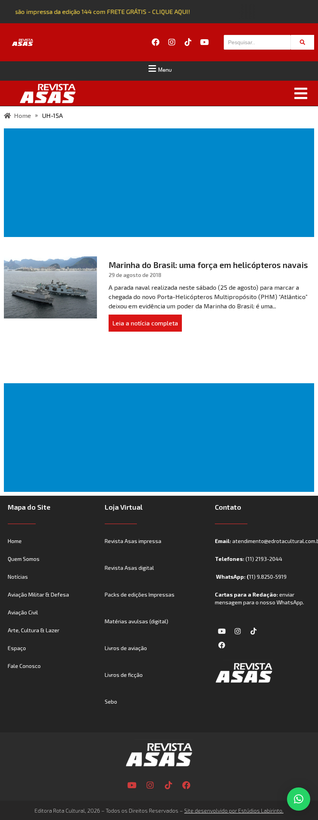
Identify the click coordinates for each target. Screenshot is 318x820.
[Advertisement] (160, 182)
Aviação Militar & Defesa (38, 594)
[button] (159, 68)
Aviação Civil (23, 612)
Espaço (17, 648)
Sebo (111, 701)
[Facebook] (155, 42)
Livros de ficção (124, 674)
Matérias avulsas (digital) (136, 621)
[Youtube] (204, 42)
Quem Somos (24, 558)
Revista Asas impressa (133, 541)
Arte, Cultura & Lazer (33, 630)
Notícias (18, 576)
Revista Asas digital (129, 567)
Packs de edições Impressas (140, 594)
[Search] (302, 42)
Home (15, 541)
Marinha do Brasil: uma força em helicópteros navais (208, 264)
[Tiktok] (188, 42)
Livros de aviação (126, 648)
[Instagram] (172, 42)
